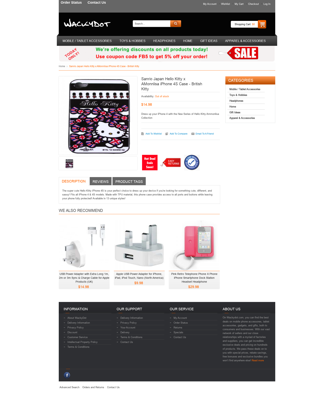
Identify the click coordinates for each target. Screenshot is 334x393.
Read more (258, 360)
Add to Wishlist (154, 133)
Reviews (101, 182)
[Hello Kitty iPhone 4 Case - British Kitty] (69, 163)
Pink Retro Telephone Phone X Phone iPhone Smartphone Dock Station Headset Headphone (194, 277)
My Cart (239, 3)
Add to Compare (178, 133)
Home (62, 66)
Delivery (125, 332)
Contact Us (126, 342)
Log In (266, 3)
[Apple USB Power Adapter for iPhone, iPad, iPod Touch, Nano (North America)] (139, 244)
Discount (72, 332)
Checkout (253, 3)
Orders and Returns (93, 387)
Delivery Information (78, 322)
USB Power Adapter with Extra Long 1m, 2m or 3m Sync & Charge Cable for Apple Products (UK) (84, 277)
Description (74, 181)
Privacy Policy (75, 327)
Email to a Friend (205, 133)
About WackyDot (76, 317)
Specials (178, 332)
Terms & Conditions (78, 346)
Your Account (127, 327)
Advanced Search (69, 387)
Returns (178, 327)
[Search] (175, 23)
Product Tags (129, 182)
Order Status (181, 322)
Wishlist (225, 3)
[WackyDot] (86, 23)
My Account (209, 3)
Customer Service (77, 337)
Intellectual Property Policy (82, 342)
